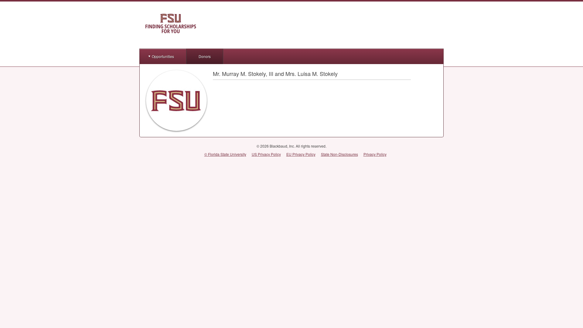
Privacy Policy (375, 154)
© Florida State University (225, 154)
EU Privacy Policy (300, 154)
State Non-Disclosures (339, 154)
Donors (205, 56)
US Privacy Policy (266, 154)
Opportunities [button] (163, 56)
